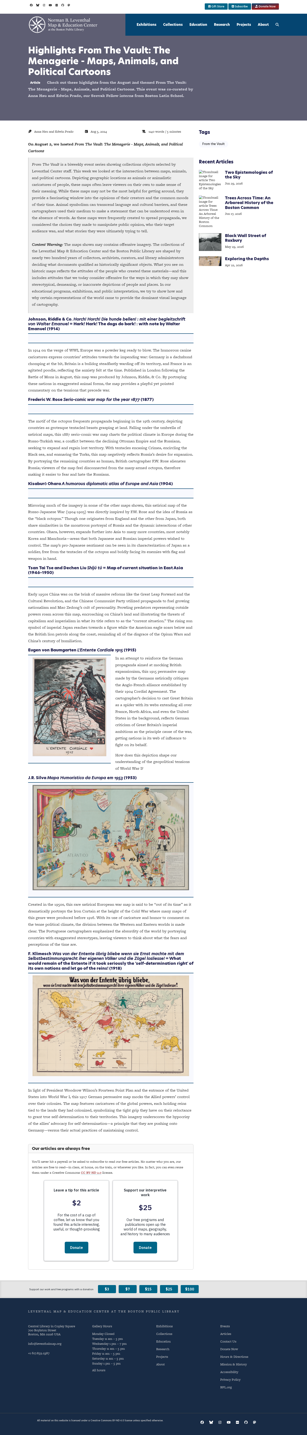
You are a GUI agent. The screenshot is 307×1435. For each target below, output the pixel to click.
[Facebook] (31, 5)
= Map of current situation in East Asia (142, 568)
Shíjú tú (94, 568)
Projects (244, 24)
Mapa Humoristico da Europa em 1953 (85, 777)
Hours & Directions (234, 1356)
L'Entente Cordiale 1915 (100, 650)
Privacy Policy (230, 1379)
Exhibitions (146, 24)
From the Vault (213, 144)
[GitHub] (63, 5)
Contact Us (228, 1341)
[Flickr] (57, 5)
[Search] (277, 25)
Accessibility (229, 1371)
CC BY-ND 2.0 (91, 1172)
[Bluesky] (37, 5)
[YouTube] (50, 5)
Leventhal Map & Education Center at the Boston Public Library (104, 1311)
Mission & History (233, 1364)
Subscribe (241, 6)
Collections (173, 24)
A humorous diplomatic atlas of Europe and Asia (110, 483)
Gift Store (217, 6)
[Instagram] (44, 5)
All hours (98, 1370)
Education (198, 24)
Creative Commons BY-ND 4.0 (107, 1420)
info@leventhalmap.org (44, 1343)
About (263, 24)
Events (225, 1326)
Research (222, 24)
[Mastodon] (69, 5)
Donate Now (267, 6)
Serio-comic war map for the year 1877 (101, 399)
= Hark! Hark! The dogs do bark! (102, 324)
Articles (225, 1333)
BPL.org (226, 1387)
